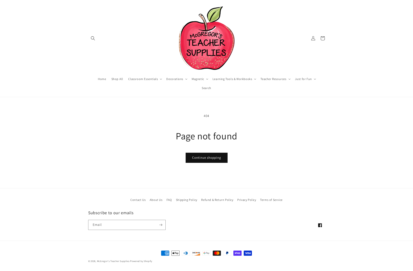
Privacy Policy (246, 200)
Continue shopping (206, 158)
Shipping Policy (186, 200)
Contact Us (138, 200)
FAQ (169, 200)
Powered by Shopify (141, 261)
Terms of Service (271, 200)
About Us (156, 200)
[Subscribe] (160, 225)
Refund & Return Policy (217, 200)
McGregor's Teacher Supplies (113, 261)
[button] (93, 38)
